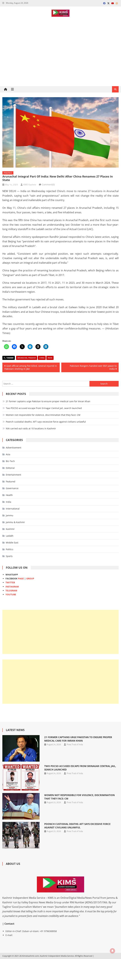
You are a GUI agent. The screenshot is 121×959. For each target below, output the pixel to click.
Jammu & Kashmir (15, 522)
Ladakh (9, 535)
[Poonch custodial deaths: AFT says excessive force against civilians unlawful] (21, 835)
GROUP (30, 578)
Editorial (10, 467)
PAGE (21, 578)
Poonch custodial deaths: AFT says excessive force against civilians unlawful (46, 421)
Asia (8, 454)
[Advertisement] (60, 62)
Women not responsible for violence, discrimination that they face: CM (43, 414)
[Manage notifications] (112, 950)
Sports (9, 556)
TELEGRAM (11, 590)
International (13, 508)
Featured (10, 481)
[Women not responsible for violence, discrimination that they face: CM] (21, 806)
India (50, 358)
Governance (12, 488)
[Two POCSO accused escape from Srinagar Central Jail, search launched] (21, 777)
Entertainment (13, 474)
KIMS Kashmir (29, 184)
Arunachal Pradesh (26, 358)
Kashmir (10, 528)
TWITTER (10, 582)
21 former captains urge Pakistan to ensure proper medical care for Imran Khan (48, 401)
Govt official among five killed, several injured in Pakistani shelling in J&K (30, 367)
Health (9, 495)
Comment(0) (48, 184)
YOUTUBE (11, 594)
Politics (8, 173)
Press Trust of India (75, 744)
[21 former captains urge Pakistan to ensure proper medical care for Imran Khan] (21, 748)
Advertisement (13, 447)
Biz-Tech (10, 461)
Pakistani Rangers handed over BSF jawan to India (93, 367)
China (41, 358)
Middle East (12, 542)
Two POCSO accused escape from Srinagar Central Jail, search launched (44, 408)
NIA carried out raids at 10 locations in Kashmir (31, 428)
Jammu (9, 515)
